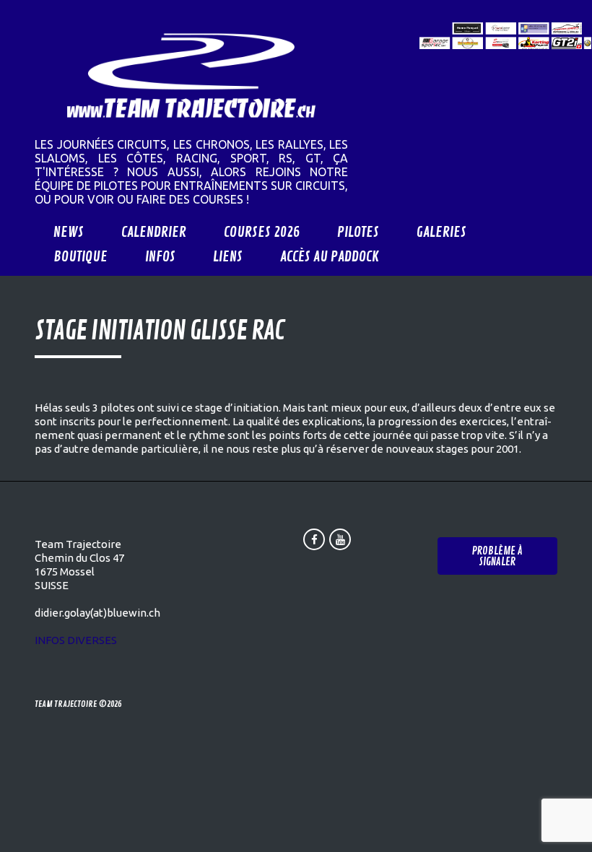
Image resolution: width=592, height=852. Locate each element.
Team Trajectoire (66, 704)
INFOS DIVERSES (76, 640)
